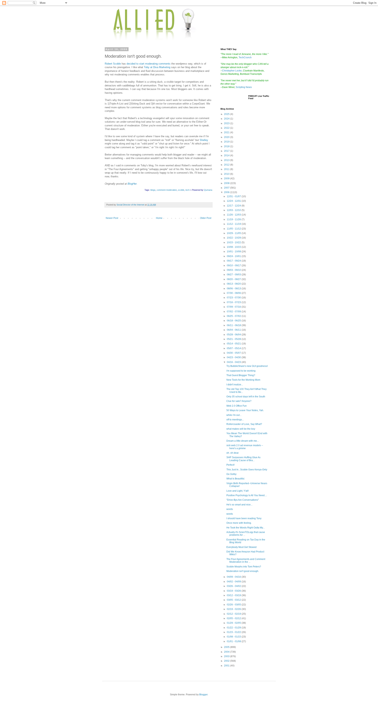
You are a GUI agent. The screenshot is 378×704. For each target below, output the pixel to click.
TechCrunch (245, 57)
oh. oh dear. (232, 452)
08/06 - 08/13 (234, 288)
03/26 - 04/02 (234, 586)
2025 (227, 114)
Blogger (203, 694)
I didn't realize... (234, 384)
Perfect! (230, 464)
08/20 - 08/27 (234, 279)
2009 (227, 178)
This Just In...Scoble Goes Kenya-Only (246, 469)
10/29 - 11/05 (234, 233)
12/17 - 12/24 (234, 205)
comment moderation (167, 190)
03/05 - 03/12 (234, 600)
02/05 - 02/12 (234, 618)
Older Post (205, 218)
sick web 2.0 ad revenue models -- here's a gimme (244, 447)
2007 (227, 187)
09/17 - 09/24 (234, 260)
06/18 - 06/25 (234, 320)
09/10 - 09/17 (234, 265)
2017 (227, 151)
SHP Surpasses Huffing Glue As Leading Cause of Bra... (243, 459)
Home (159, 218)
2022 (227, 128)
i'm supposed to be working (241, 370)
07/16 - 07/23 (234, 302)
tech (187, 190)
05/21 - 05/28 (234, 339)
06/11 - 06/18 (234, 325)
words (229, 509)
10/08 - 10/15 (234, 247)
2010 (227, 174)
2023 (227, 123)
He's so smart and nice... (239, 504)
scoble (181, 190)
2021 (227, 132)
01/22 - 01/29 (234, 627)
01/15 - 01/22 (234, 632)
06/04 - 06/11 (234, 329)
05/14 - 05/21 (234, 343)
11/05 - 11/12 (234, 228)
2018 (227, 146)
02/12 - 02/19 (234, 613)
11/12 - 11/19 (234, 224)
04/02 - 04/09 (234, 581)
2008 (227, 183)
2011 (227, 169)
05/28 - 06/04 (234, 334)
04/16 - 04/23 (234, 362)
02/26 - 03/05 (234, 604)
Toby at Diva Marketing (157, 67)
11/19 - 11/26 (234, 219)
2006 (227, 192)
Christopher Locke (232, 70)
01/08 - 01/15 (234, 636)
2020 (227, 137)
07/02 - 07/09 (234, 311)
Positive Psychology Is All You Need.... (246, 495)
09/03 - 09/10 (234, 270)
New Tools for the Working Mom (243, 379)
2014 (227, 155)
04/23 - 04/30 (234, 357)
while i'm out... (233, 415)
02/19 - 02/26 (234, 609)
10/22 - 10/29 (234, 237)
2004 (227, 651)
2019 (227, 141)
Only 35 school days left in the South (245, 396)
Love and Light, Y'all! (237, 490)
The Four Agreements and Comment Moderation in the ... (245, 560)
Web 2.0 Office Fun (236, 405)
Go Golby (231, 474)
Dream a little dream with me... (242, 440)
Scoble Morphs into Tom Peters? (243, 566)
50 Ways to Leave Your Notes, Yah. (245, 410)
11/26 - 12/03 (234, 214)
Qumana (208, 190)
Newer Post (112, 218)
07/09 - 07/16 (234, 306)
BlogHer (132, 183)
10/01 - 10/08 (234, 251)
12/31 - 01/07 (234, 196)
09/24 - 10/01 (234, 256)
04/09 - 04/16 (234, 576)
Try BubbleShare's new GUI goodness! (247, 366)
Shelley (204, 140)
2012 (227, 164)
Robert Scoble (113, 63)
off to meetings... (235, 419)
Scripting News (244, 87)
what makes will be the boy (240, 428)
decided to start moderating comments (148, 63)
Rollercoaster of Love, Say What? (244, 424)
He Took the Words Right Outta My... (245, 527)
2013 (227, 160)
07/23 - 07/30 (234, 297)
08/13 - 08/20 (234, 283)
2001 (227, 665)
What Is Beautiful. (235, 478)
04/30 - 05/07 (234, 353)
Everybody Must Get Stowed (241, 547)
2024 (227, 118)
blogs (153, 190)
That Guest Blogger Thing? (240, 375)
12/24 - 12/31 (234, 201)
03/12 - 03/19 (234, 595)
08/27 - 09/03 (234, 274)
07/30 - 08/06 (234, 293)
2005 (227, 647)
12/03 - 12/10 (234, 210)
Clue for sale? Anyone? (238, 401)
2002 (227, 661)
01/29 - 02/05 (234, 623)
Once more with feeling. (239, 523)
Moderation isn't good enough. (242, 571)
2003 (227, 656)
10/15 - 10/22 (234, 242)
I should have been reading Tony (243, 518)
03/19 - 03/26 (234, 590)
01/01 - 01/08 (234, 641)
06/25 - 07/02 (234, 316)
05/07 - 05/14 (234, 348)
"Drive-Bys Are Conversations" (242, 500)
